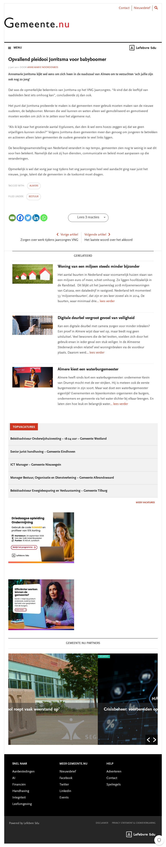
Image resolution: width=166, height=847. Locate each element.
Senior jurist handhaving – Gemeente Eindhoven (42, 451)
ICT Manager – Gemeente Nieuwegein (35, 464)
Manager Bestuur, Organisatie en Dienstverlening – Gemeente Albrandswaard (62, 477)
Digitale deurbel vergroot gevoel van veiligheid (96, 318)
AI (13, 778)
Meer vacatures (145, 502)
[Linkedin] (35, 217)
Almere (34, 186)
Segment (22, 657)
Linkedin (65, 791)
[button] (148, 740)
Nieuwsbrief (142, 8)
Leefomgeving (22, 804)
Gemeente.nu (36, 25)
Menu (18, 48)
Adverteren (113, 771)
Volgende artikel (95, 234)
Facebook (66, 778)
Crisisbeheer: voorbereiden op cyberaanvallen (64, 709)
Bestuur (33, 196)
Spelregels (113, 784)
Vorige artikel (69, 234)
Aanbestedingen (23, 771)
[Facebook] (20, 217)
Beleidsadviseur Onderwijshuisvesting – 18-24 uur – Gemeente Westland (58, 438)
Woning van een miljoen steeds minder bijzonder (98, 267)
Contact (124, 8)
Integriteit (19, 797)
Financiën (19, 784)
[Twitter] (28, 217)
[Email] (12, 217)
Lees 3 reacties (88, 217)
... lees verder (106, 301)
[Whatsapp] (43, 217)
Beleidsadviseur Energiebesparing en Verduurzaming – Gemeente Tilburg (58, 490)
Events (64, 797)
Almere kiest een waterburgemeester (88, 369)
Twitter (64, 784)
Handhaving (20, 791)
